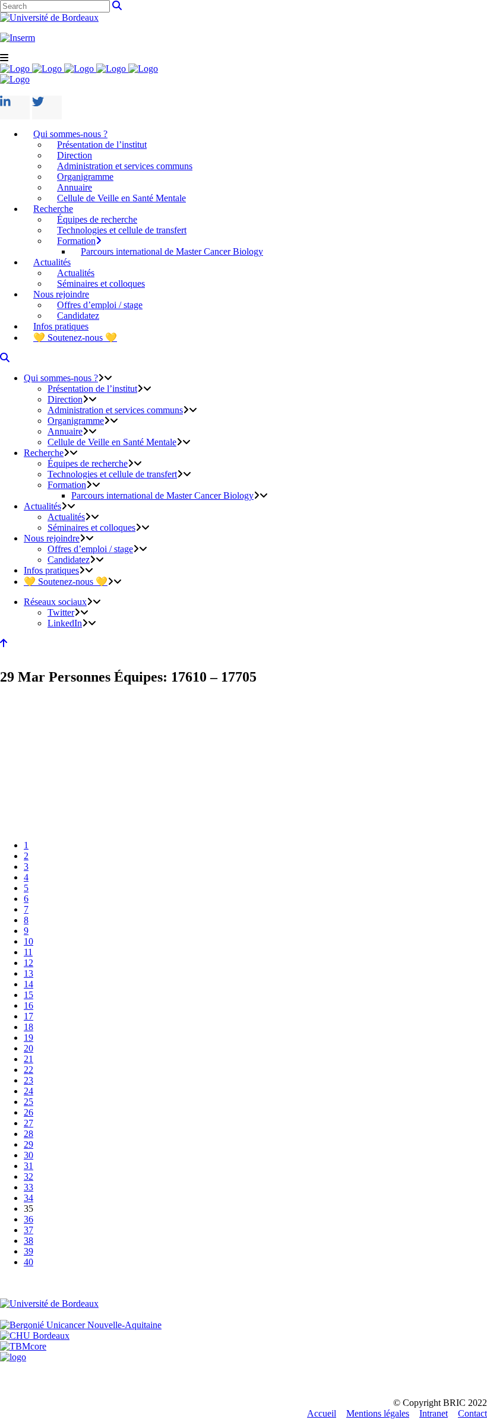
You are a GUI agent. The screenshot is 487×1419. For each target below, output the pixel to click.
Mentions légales (377, 1413)
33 (28, 1187)
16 (28, 1005)
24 (28, 1091)
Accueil (321, 1413)
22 (28, 1070)
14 (28, 984)
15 (28, 995)
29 (28, 1144)
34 (28, 1198)
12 (28, 963)
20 (28, 1048)
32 (28, 1176)
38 (28, 1241)
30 (28, 1155)
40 (28, 1262)
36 (28, 1219)
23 (28, 1080)
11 (28, 952)
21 (28, 1059)
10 (28, 941)
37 (28, 1230)
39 (28, 1251)
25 (28, 1102)
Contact (472, 1413)
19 (28, 1037)
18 (28, 1027)
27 (28, 1123)
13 (28, 973)
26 (28, 1112)
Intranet (433, 1413)
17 (28, 1016)
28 (28, 1134)
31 (28, 1166)
